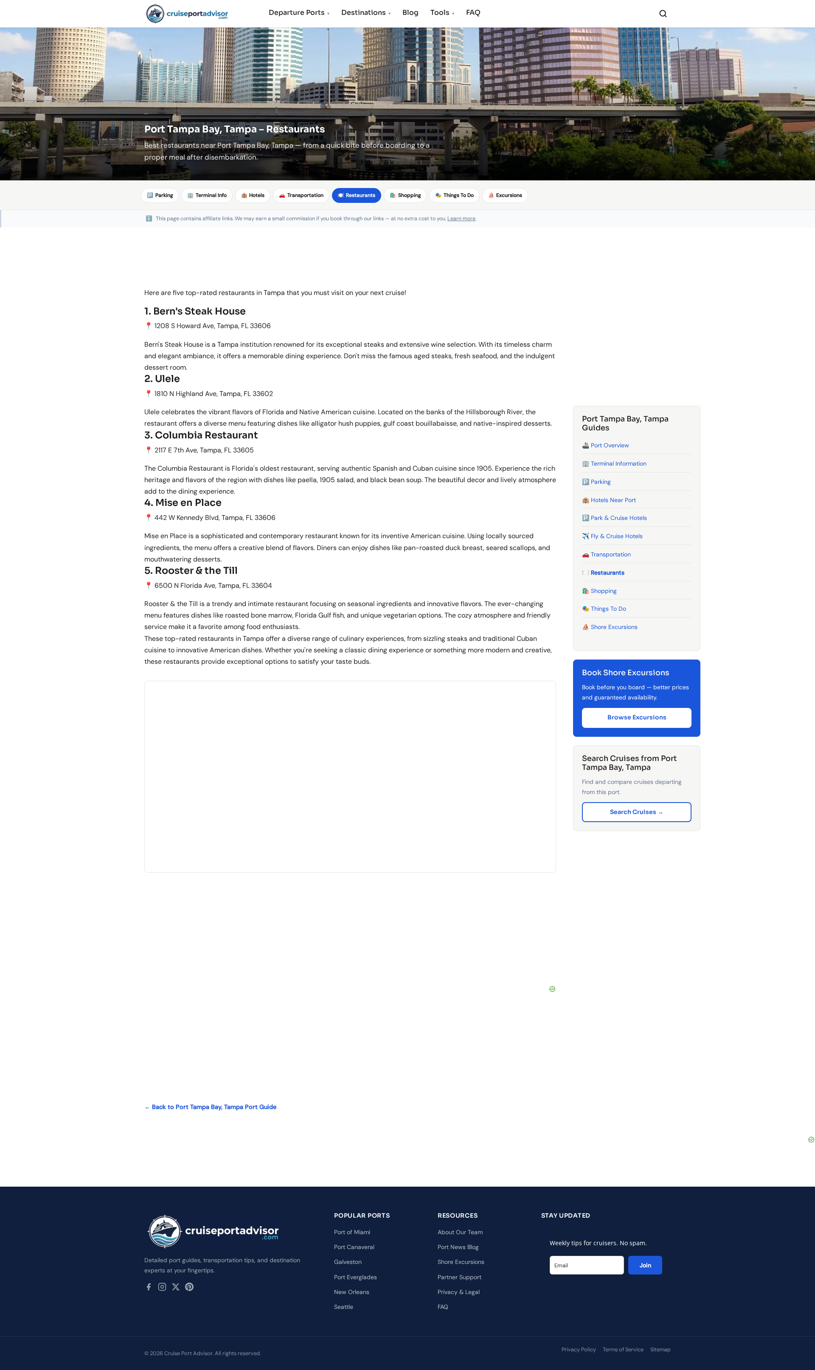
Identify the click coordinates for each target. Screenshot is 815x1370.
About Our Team (460, 1232)
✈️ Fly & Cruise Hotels (612, 536)
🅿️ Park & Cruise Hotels (614, 518)
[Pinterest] (189, 1288)
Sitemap (660, 1349)
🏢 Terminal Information (614, 463)
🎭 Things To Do (604, 609)
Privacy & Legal (459, 1292)
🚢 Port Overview (605, 445)
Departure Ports (299, 12)
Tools (442, 12)
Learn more (461, 218)
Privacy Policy (579, 1349)
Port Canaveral (354, 1247)
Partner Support (459, 1277)
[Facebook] (148, 1288)
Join (645, 1265)
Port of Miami (352, 1232)
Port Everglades (355, 1277)
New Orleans (351, 1292)
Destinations (366, 12)
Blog (410, 12)
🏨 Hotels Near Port (609, 500)
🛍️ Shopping (599, 591)
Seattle (343, 1307)
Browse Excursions (636, 717)
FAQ (473, 12)
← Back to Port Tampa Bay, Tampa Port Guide (210, 1107)
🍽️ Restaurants (603, 572)
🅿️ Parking (596, 482)
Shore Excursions (461, 1262)
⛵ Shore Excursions (610, 627)
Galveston (348, 1262)
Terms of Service (623, 1349)
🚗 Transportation (606, 554)
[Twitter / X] (175, 1288)
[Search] (663, 13)
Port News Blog (458, 1247)
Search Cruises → (636, 812)
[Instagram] (162, 1288)
